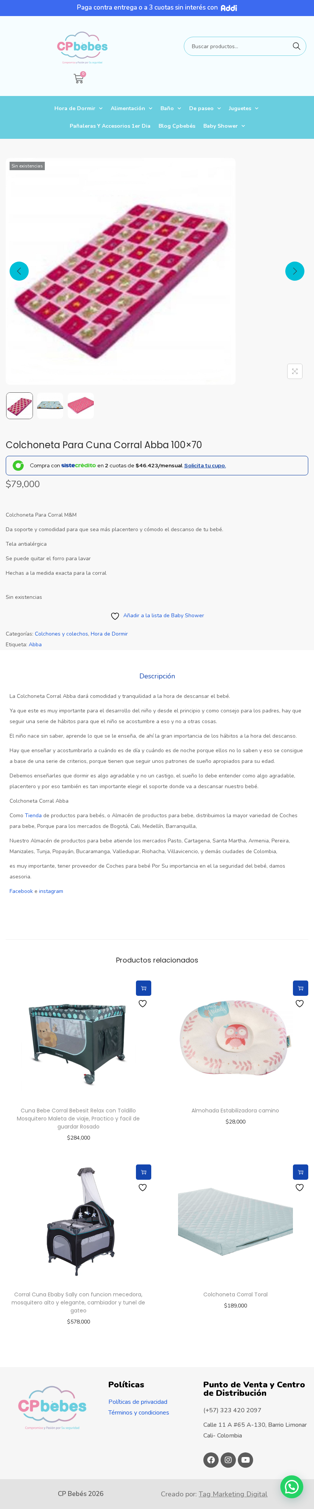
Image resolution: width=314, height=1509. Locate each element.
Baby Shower (220, 126)
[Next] (294, 271)
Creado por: (214, 1494)
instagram (51, 891)
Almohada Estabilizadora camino (235, 1110)
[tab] (157, 676)
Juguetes (240, 108)
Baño (167, 108)
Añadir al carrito (143, 988)
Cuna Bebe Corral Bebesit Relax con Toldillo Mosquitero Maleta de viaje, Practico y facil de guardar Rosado (78, 1118)
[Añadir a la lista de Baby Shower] (143, 1003)
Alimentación (128, 108)
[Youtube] (245, 1460)
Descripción (157, 676)
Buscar (296, 46)
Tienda (33, 815)
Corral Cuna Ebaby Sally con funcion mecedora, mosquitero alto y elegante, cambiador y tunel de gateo (78, 1302)
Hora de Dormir (74, 108)
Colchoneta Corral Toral (235, 1294)
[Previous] (19, 271)
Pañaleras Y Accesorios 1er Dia (110, 126)
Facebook (21, 891)
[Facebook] (211, 1460)
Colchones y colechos (61, 633)
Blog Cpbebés (177, 126)
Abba (35, 644)
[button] (291, 1486)
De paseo (201, 108)
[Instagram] (228, 1460)
